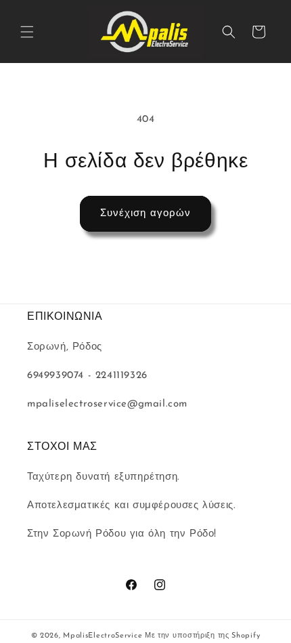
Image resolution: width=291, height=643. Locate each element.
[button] (27, 32)
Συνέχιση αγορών (145, 214)
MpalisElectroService (102, 636)
